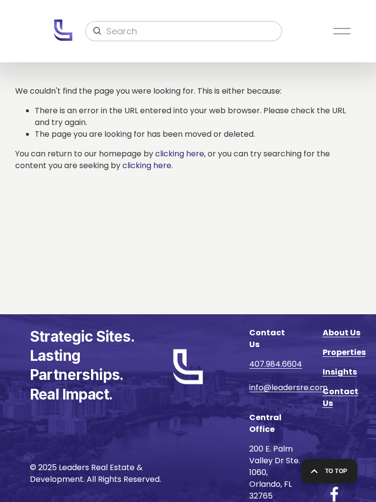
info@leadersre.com (288, 387)
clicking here (179, 153)
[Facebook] (334, 494)
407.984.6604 (275, 364)
